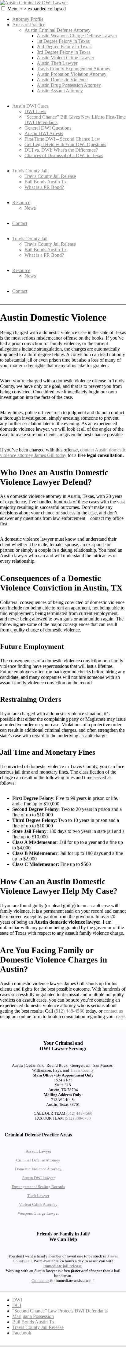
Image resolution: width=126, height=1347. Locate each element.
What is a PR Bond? (44, 187)
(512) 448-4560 (69, 1011)
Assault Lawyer (38, 1151)
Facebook (21, 1332)
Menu (36, 8)
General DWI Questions (47, 128)
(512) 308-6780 (78, 1118)
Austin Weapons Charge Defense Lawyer (77, 35)
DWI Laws (35, 111)
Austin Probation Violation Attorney (71, 74)
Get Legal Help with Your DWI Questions (65, 144)
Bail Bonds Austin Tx (45, 181)
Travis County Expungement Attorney (73, 68)
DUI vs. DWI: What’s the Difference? (61, 150)
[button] (3, 8)
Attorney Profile (27, 19)
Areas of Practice (28, 24)
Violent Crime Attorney (38, 1204)
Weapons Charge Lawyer (38, 1213)
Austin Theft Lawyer (57, 63)
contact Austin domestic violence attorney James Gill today (63, 452)
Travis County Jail (29, 170)
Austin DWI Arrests (43, 133)
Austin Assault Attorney (60, 90)
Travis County (82, 1070)
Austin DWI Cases (30, 106)
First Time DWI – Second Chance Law (62, 139)
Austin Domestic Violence (62, 79)
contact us (113, 1011)
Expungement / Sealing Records (38, 1186)
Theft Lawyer (38, 1195)
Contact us (40, 1280)
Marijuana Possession (33, 1316)
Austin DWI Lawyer (38, 1178)
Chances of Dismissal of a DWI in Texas (63, 155)
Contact (19, 223)
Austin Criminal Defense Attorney (57, 30)
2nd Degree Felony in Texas (64, 46)
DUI (16, 1305)
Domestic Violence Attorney (38, 1169)
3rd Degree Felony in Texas (64, 52)
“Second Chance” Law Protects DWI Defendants (60, 1310)
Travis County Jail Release (50, 176)
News (30, 208)
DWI (17, 1299)
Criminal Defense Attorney (38, 1160)
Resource (21, 202)
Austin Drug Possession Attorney (69, 85)
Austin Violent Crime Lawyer (65, 57)
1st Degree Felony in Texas (63, 41)
